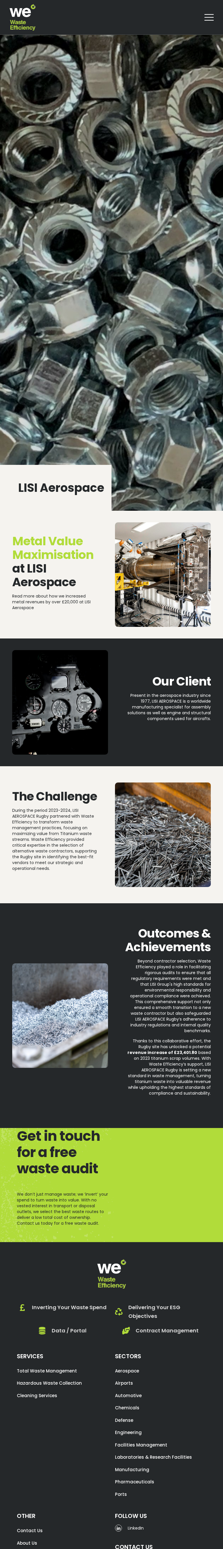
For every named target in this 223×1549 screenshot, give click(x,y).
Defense (124, 1420)
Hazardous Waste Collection (49, 1383)
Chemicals (127, 1408)
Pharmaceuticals (134, 1482)
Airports (124, 1383)
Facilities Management (141, 1445)
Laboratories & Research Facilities (153, 1457)
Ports (121, 1494)
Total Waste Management (47, 1371)
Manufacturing (132, 1470)
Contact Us (30, 1531)
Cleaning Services (37, 1396)
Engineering (128, 1432)
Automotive (128, 1396)
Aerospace (127, 1371)
